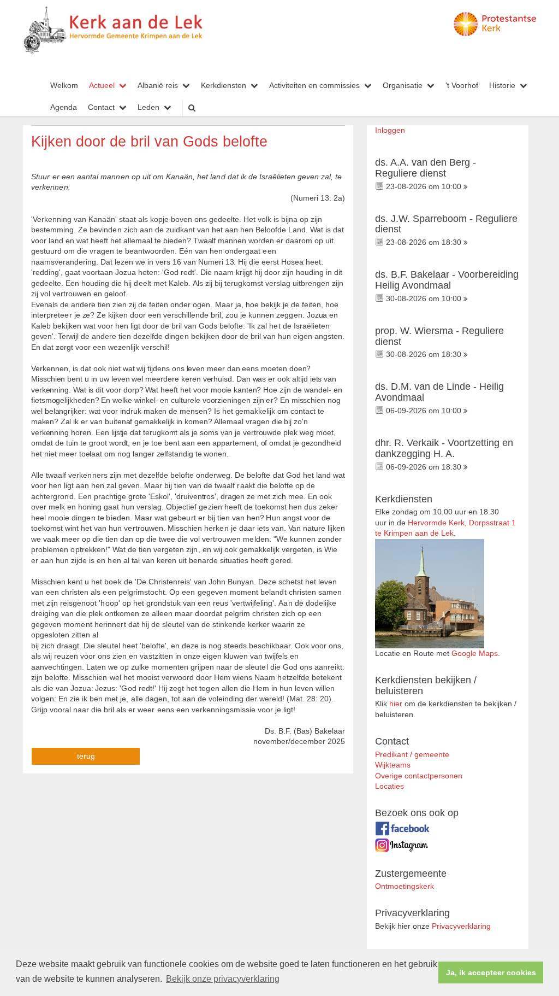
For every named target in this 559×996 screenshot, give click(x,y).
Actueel (102, 85)
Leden (148, 107)
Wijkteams (393, 765)
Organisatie (403, 85)
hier (395, 704)
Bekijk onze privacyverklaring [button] (223, 978)
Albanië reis (158, 85)
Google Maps (474, 653)
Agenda (63, 107)
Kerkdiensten (223, 85)
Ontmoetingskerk (404, 886)
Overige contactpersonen (418, 776)
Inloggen (390, 130)
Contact (101, 107)
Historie (502, 85)
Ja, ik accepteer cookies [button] (491, 972)
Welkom (64, 85)
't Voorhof (461, 85)
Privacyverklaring (461, 926)
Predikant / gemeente (412, 755)
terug (86, 756)
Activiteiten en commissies (314, 85)
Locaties (389, 786)
